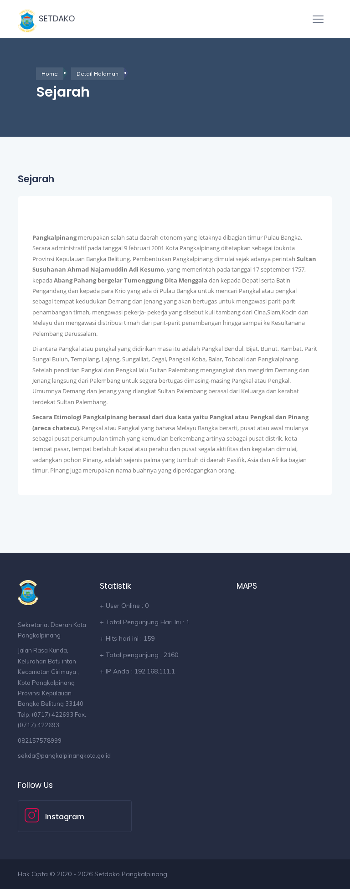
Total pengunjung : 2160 (139, 655)
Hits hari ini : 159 (127, 638)
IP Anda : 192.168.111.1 (137, 671)
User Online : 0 (124, 605)
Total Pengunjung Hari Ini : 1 (145, 622)
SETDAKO (55, 18)
